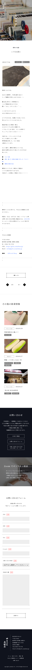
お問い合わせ (16, 660)
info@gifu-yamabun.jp (14, 249)
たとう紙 (7, 157)
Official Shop (12, 253)
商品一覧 (21, 656)
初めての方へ (15, 656)
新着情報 (22, 658)
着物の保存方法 (9, 164)
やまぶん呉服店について (13, 658)
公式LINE (27, 219)
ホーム (9, 656)
